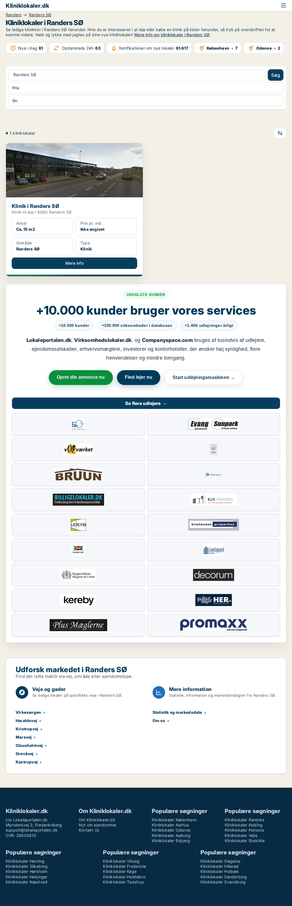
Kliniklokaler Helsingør (27, 876)
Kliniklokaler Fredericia (124, 866)
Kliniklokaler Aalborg (171, 835)
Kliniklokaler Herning (25, 861)
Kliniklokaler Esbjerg (171, 840)
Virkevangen (28, 712)
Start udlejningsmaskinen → (204, 377)
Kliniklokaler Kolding (244, 824)
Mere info (74, 263)
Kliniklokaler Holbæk (219, 871)
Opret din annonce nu (81, 377)
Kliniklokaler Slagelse (220, 861)
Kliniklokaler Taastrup (123, 881)
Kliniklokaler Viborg (121, 861)
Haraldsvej (26, 720)
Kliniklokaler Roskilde (245, 840)
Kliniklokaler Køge (120, 871)
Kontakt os (89, 830)
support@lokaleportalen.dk (32, 830)
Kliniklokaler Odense (171, 830)
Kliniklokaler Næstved (26, 881)
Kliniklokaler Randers (244, 819)
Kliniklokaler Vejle (241, 835)
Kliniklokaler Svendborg (223, 881)
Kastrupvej (27, 761)
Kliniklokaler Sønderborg (223, 876)
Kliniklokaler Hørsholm (26, 871)
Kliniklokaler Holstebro (124, 876)
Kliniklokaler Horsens (244, 830)
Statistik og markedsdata (177, 712)
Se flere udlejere (146, 403)
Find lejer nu (139, 377)
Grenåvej (25, 753)
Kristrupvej (27, 728)
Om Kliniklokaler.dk (97, 819)
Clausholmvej (29, 745)
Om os (159, 720)
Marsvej (24, 737)
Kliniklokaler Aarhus (170, 824)
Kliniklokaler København (174, 819)
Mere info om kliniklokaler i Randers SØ (172, 34)
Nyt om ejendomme (97, 824)
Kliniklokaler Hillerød (219, 866)
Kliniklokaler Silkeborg (27, 866)
